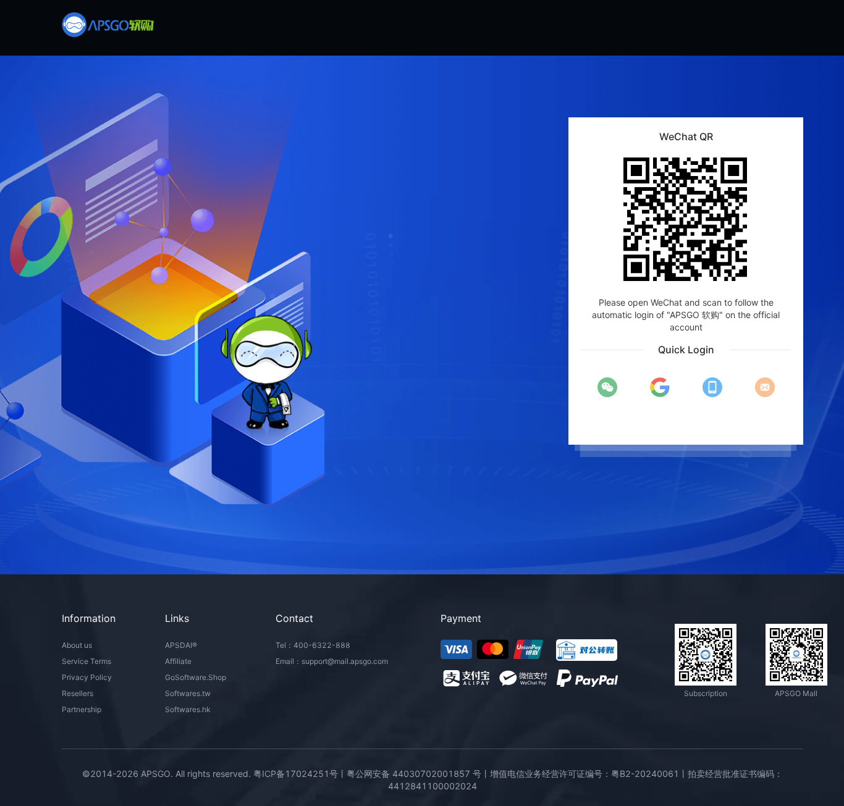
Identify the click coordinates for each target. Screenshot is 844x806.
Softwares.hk (188, 709)
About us (77, 645)
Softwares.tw (188, 693)
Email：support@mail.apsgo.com (332, 661)
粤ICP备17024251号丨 (300, 773)
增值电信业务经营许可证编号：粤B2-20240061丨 (589, 773)
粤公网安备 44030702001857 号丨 (418, 773)
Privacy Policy (87, 677)
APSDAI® (181, 645)
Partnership (81, 709)
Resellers (77, 693)
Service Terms (86, 661)
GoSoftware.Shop (195, 677)
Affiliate (178, 661)
